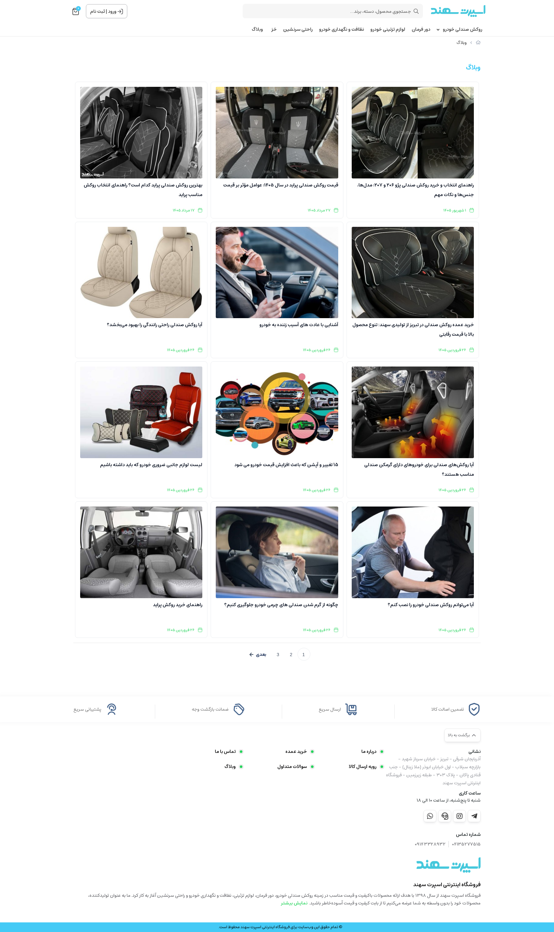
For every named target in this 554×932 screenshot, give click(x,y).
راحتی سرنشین (298, 29)
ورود (112, 11)
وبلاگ (257, 29)
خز (273, 29)
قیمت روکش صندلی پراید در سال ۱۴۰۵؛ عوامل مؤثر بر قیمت (280, 185)
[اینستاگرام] (459, 816)
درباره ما (368, 751)
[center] (416, 11)
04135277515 (466, 844)
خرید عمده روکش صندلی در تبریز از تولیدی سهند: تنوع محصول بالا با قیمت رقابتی (413, 329)
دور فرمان (421, 29)
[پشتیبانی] (444, 816)
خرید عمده (296, 751)
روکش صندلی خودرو (462, 29)
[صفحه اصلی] (478, 42)
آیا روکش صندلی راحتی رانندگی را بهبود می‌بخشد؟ (154, 325)
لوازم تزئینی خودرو (387, 29)
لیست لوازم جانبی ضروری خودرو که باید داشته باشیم (151, 465)
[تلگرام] (474, 816)
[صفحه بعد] (258, 654)
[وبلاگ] (448, 865)
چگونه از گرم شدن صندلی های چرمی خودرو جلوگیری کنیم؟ (281, 605)
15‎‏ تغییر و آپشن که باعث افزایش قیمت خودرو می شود (286, 465)
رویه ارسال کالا (362, 766)
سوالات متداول (292, 766)
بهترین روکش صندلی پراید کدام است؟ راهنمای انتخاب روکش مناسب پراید (143, 190)
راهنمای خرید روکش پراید (177, 605)
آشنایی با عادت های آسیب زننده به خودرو (298, 325)
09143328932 (430, 844)
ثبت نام (97, 11)
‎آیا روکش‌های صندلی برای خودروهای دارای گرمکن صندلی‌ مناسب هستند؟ (419, 469)
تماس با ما (225, 751)
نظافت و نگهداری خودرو (341, 29)
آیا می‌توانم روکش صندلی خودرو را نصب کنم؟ (431, 605)
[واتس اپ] (430, 816)
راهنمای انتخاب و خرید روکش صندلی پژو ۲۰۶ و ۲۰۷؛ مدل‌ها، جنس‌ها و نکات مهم (415, 190)
